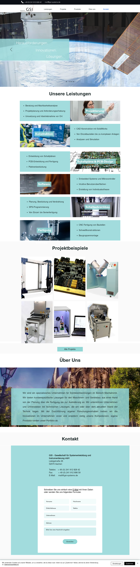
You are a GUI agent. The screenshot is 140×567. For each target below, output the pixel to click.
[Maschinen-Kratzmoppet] (66, 81)
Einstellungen (117, 563)
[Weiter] (129, 50)
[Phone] (22, 2)
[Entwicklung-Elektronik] (73, 81)
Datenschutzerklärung (11, 564)
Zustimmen (129, 563)
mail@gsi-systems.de (52, 2)
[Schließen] (137, 563)
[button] (77, 9)
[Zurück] (11, 50)
